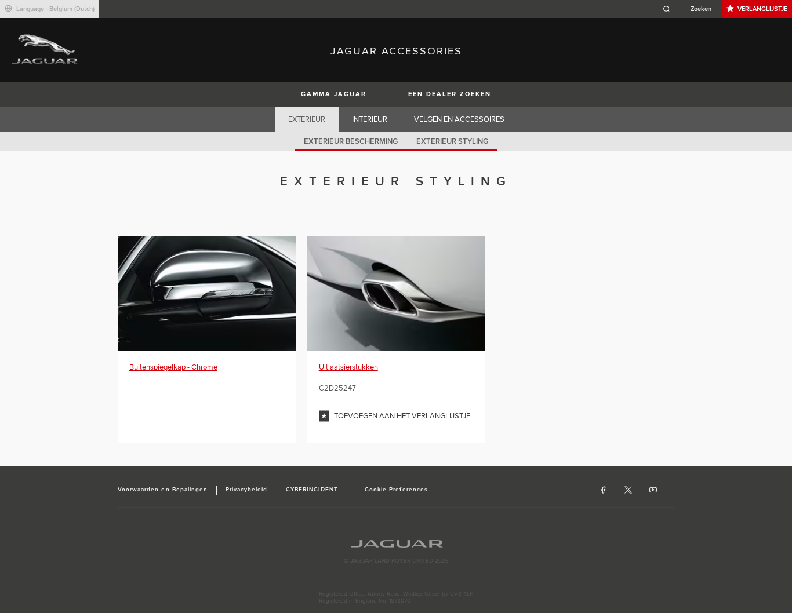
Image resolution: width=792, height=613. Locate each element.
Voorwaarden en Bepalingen (163, 489)
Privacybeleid (247, 489)
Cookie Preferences (396, 489)
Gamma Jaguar (333, 94)
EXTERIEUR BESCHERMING (351, 141)
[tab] (307, 119)
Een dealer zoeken (449, 94)
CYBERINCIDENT (312, 489)
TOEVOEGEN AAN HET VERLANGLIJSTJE (402, 416)
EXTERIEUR (306, 119)
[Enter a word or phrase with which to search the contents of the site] (690, 9)
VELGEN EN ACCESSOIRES (459, 119)
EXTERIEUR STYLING (452, 141)
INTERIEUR (369, 119)
